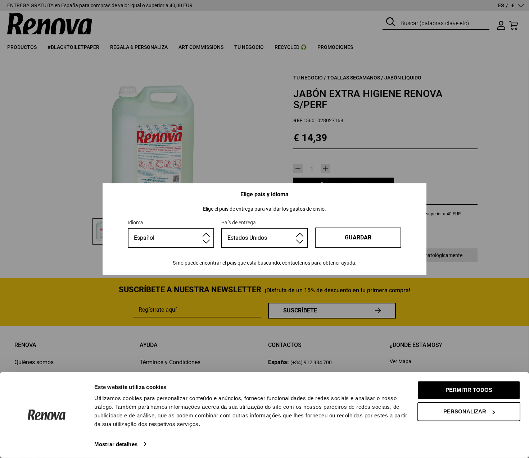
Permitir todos (469, 390)
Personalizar (464, 411)
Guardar (358, 237)
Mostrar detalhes (115, 444)
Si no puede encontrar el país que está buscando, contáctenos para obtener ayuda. (265, 263)
